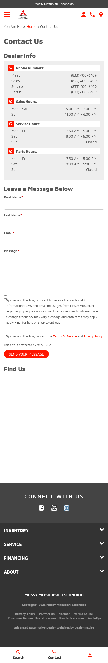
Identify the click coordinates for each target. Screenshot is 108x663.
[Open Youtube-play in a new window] (54, 508)
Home (31, 26)
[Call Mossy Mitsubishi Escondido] (92, 14)
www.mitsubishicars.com (66, 618)
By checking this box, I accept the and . (54, 336)
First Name (13, 197)
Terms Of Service (65, 336)
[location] (101, 14)
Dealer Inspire (84, 627)
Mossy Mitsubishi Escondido (54, 4)
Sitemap (64, 614)
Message (11, 250)
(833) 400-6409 (84, 75)
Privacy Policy (93, 336)
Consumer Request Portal (26, 618)
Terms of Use (83, 614)
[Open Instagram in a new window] (67, 508)
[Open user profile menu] (90, 655)
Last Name (13, 215)
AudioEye (94, 618)
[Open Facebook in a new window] (41, 508)
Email (9, 232)
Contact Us (47, 614)
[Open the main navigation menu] (7, 14)
